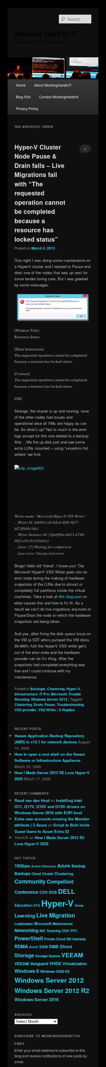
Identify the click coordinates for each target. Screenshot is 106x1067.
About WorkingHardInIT (53, 85)
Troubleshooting (70, 704)
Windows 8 (26, 971)
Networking (26, 930)
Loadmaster (23, 923)
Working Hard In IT (46, 34)
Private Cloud (54, 939)
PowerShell (28, 938)
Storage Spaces (47, 955)
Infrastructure (26, 694)
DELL (66, 891)
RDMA (21, 946)
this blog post (70, 596)
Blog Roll (23, 96)
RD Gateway (76, 939)
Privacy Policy (27, 108)
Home (21, 85)
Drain (38, 704)
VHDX (55, 963)
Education (23, 905)
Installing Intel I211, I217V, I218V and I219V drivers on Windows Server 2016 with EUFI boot (49, 806)
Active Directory (43, 866)
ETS (37, 905)
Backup (78, 866)
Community (30, 881)
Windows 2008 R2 (55, 971)
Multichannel (62, 923)
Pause (49, 704)
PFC (73, 930)
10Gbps (22, 865)
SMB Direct (60, 946)
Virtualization (74, 963)
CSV (43, 892)
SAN (43, 946)
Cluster (47, 873)
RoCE (33, 947)
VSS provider (25, 709)
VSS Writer (47, 709)
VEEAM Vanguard (31, 963)
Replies (67, 709)
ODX (65, 930)
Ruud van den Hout (31, 800)
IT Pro (44, 694)
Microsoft (59, 694)
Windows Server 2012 (49, 699)
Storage (24, 955)
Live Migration (55, 915)
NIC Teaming (50, 930)
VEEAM (72, 955)
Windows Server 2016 (36, 999)
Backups (37, 688)
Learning (24, 915)
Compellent (60, 881)
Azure (63, 865)
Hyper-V (73, 688)
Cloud (36, 873)
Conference (26, 892)
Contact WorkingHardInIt (58, 96)
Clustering (55, 688)
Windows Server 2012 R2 (51, 990)
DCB (53, 892)
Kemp (79, 905)
